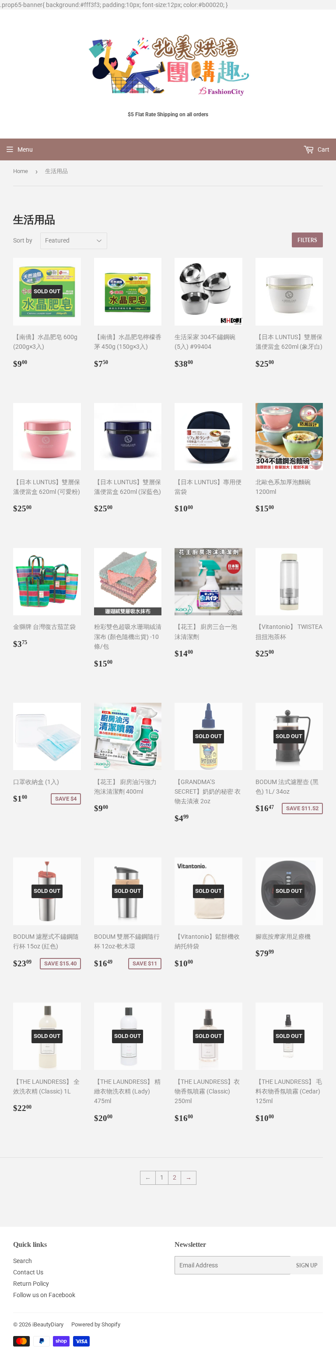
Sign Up (306, 1265)
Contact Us (28, 1272)
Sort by (22, 240)
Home (20, 171)
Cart (322, 149)
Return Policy (31, 1283)
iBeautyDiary (47, 1324)
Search (22, 1260)
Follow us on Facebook (44, 1294)
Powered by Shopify (95, 1324)
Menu (25, 149)
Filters (307, 240)
